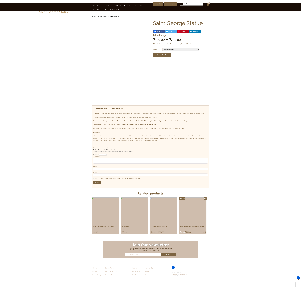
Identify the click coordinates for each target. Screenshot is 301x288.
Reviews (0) (117, 108)
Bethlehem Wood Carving (179, 274)
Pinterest (183, 31)
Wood (107, 5)
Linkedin (195, 31)
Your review (97, 156)
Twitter (170, 31)
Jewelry (147, 271)
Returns (94, 271)
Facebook (159, 31)
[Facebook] (173, 267)
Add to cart (162, 55)
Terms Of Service (110, 271)
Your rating (96, 154)
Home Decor (119, 5)
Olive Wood (135, 275)
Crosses (134, 268)
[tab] (102, 108)
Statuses (99, 16)
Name (95, 166)
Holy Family (149, 268)
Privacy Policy (96, 275)
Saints (105, 16)
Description (102, 108)
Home (94, 16)
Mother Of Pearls (135, 5)
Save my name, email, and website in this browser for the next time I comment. (118, 178)
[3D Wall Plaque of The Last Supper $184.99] (105, 211)
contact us (153, 140)
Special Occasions (114, 9)
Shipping (95, 268)
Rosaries (148, 275)
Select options (175, 232)
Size (155, 49)
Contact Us (108, 275)
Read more (117, 232)
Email (95, 172)
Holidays (96, 5)
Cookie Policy (109, 268)
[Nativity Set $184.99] (134, 211)
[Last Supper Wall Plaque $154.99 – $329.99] (163, 211)
